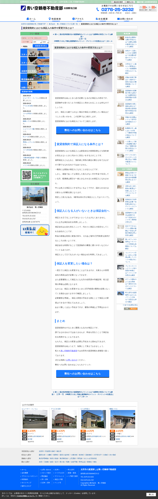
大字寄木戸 (97, 455)
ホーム (24, 470)
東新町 (39, 436)
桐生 (95, 462)
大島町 (105, 455)
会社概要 (25, 473)
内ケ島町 (127, 436)
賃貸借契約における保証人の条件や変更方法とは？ (78, 47)
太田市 (34, 436)
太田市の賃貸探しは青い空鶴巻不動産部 (98, 469)
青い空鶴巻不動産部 (69, 351)
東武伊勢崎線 (44, 458)
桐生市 (59, 451)
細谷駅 (59, 439)
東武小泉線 (54, 458)
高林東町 (88, 455)
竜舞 (67, 462)
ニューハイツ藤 (28, 129)
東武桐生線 (64, 458)
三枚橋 (46, 462)
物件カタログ (26, 486)
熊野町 (55, 455)
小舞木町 (74, 455)
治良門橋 (74, 462)
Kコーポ (26, 137)
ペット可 (58, 483)
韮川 (56, 462)
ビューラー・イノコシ (31, 98)
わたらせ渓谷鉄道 (90, 458)
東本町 (81, 455)
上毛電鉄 (72, 458)
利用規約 (25, 479)
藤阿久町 (98, 436)
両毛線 (79, 458)
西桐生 (89, 462)
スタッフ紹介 (46, 473)
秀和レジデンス (28, 142)
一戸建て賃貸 (73, 476)
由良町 (68, 436)
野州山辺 (82, 462)
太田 (40, 462)
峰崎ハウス (27, 121)
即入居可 (71, 470)
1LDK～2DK (45, 483)
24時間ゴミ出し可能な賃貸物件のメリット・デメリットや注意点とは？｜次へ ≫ (83, 41)
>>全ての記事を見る (130, 305)
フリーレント (59, 476)
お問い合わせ (71, 360)
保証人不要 (59, 479)
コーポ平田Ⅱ (28, 113)
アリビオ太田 (28, 106)
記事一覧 (82, 39)
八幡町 (49, 455)
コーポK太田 (27, 150)
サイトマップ (26, 483)
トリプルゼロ (59, 473)
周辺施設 (44, 476)
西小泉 (62, 462)
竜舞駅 (118, 439)
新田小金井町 (64, 455)
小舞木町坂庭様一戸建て (32, 158)
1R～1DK (44, 479)
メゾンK (26, 165)
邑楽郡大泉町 (50, 451)
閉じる (151, 494)
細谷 (51, 462)
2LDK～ (57, 470)
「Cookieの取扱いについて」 (25, 496)
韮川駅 (30, 439)
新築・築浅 (72, 473)
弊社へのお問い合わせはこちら (83, 130)
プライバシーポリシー (30, 476)
